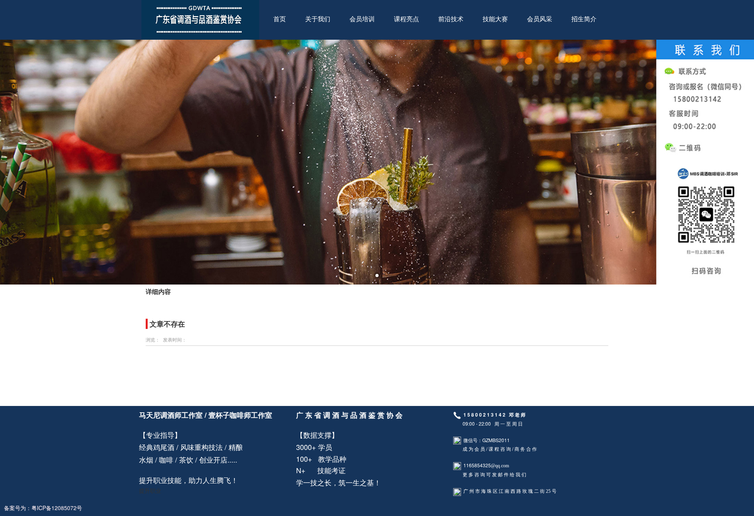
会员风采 (539, 19)
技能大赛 (495, 19)
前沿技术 (450, 19)
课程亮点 (406, 19)
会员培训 (362, 19)
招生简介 (584, 19)
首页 (279, 19)
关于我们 (317, 19)
